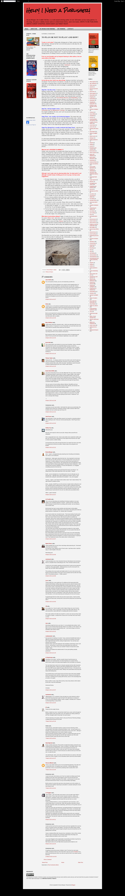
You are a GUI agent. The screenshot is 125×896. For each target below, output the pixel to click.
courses (91, 117)
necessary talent (93, 202)
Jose (46, 623)
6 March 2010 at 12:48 (50, 400)
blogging (92, 96)
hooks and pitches (94, 163)
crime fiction (92, 125)
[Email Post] (59, 269)
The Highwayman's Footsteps (57, 110)
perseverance (93, 219)
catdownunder (48, 636)
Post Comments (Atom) (53, 865)
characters (92, 100)
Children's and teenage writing (93, 105)
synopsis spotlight (94, 295)
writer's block (93, 325)
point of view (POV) (94, 229)
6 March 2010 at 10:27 (50, 299)
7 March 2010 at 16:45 (50, 769)
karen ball (47, 342)
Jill (46, 606)
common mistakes (94, 109)
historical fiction (93, 162)
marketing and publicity (93, 187)
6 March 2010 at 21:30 (50, 652)
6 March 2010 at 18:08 (50, 576)
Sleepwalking (74, 97)
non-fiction (92, 211)
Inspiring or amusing (92, 170)
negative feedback (94, 205)
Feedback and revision (93, 148)
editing (91, 144)
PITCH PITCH (93, 222)
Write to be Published (92, 323)
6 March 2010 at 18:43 (50, 601)
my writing (92, 198)
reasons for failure (94, 238)
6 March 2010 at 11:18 (50, 353)
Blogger (73, 885)
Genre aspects (93, 152)
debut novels (93, 136)
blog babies (92, 95)
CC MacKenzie (49, 657)
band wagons (93, 93)
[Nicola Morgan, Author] (27, 123)
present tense (93, 232)
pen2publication (93, 216)
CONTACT (70, 29)
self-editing (92, 253)
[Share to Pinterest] (69, 270)
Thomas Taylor (49, 358)
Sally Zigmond (48, 743)
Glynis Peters (48, 543)
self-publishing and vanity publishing (94, 259)
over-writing (92, 212)
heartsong (92, 160)
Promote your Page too (31, 124)
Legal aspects (93, 179)
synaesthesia (93, 291)
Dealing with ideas (94, 128)
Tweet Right (92, 304)
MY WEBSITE (61, 29)
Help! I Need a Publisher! (58, 10)
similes (91, 266)
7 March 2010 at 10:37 (50, 758)
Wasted (61, 221)
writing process (93, 327)
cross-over (92, 126)
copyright (92, 115)
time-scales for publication (93, 301)
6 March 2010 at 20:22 (50, 631)
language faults (93, 177)
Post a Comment (47, 859)
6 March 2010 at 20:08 (50, 618)
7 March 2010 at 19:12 (50, 788)
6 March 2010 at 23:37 (50, 690)
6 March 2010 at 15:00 (50, 423)
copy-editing (92, 114)
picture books (93, 221)
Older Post (80, 862)
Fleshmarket (45, 110)
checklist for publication (92, 103)
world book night (93, 313)
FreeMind (75, 851)
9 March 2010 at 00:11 (50, 819)
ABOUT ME (34, 29)
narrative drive (93, 200)
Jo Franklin (48, 499)
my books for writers (93, 196)
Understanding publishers (93, 309)
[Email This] (62, 270)
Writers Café (51, 218)
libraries (91, 181)
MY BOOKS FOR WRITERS (47, 29)
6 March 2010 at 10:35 (50, 318)
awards (91, 87)
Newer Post (44, 862)
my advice (92, 194)
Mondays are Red (94, 191)
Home (26, 29)
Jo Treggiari (48, 792)
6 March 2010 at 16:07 (50, 539)
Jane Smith (48, 279)
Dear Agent (92, 131)
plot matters (92, 227)
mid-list (91, 189)
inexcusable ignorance (92, 167)
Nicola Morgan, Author (30, 120)
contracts (92, 112)
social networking (94, 270)
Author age (92, 85)
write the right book (94, 319)
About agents (93, 81)
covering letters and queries (93, 120)
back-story (92, 91)
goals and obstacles (92, 155)
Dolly (46, 304)
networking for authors (93, 208)
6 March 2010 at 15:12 (50, 447)
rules (91, 251)
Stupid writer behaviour (92, 280)
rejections (92, 241)
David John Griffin (49, 370)
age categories (93, 83)
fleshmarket (92, 150)
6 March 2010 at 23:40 (50, 702)
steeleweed (48, 559)
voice (91, 311)
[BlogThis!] (64, 270)
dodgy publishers (94, 139)
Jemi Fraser (48, 416)
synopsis (92, 293)
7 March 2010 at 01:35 (50, 721)
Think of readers (93, 298)
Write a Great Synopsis (93, 317)
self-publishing (93, 256)
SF (46, 707)
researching (92, 243)
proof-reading (93, 233)
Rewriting (92, 248)
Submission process (92, 283)
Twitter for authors (94, 305)
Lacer (46, 580)
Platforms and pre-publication (94, 225)
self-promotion (93, 255)
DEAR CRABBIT (93, 133)
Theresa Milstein (49, 763)
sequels (91, 262)
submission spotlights (92, 286)
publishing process (94, 235)
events (91, 146)
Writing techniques (49, 271)
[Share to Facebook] (67, 270)
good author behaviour (92, 158)
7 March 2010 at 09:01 (50, 738)
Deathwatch (67, 65)
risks (91, 249)
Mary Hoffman (48, 322)
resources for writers (93, 245)
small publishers (93, 267)
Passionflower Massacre (62, 97)
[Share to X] (65, 270)
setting (91, 264)
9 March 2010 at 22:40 (50, 843)
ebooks (91, 142)
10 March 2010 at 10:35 (50, 856)
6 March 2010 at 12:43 (50, 366)
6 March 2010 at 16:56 (50, 554)
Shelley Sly (48, 427)
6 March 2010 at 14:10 (50, 412)
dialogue (92, 138)
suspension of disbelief (93, 289)
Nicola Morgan (48, 452)
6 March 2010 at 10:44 (50, 337)
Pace (91, 214)
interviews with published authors (94, 173)
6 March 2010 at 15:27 (50, 494)
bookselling (92, 98)
